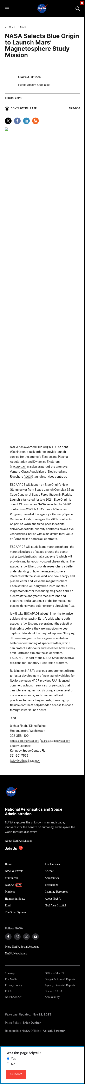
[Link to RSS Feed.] (35, 121)
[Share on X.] (8, 121)
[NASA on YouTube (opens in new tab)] (35, 936)
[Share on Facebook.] (17, 121)
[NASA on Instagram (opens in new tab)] (17, 936)
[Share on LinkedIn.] (26, 121)
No (13, 1064)
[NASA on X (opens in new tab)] (26, 936)
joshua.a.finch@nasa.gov (24, 740)
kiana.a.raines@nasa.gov (55, 740)
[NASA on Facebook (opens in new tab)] (8, 936)
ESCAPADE (18, 466)
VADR (28, 476)
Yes (13, 1059)
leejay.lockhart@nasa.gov (25, 760)
